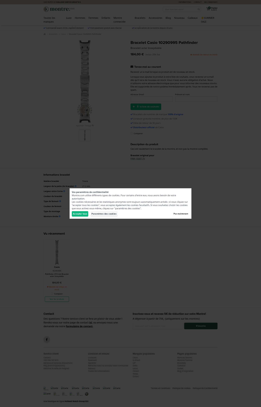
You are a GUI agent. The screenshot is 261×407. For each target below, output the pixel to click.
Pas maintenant (181, 213)
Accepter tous (80, 213)
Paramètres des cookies (103, 213)
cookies (115, 195)
